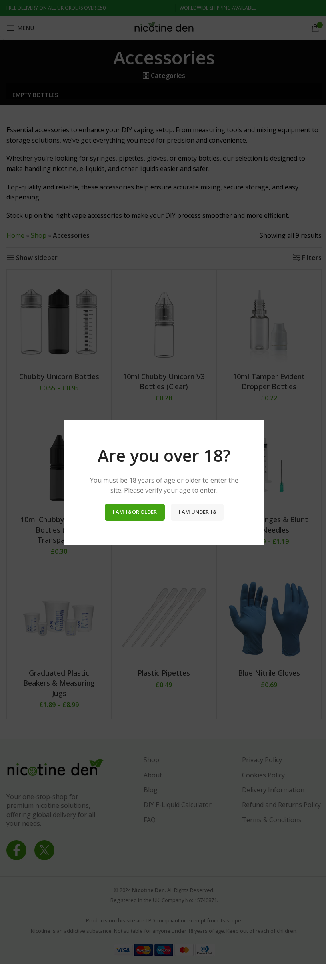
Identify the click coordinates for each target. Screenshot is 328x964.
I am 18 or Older (135, 511)
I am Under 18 (197, 511)
